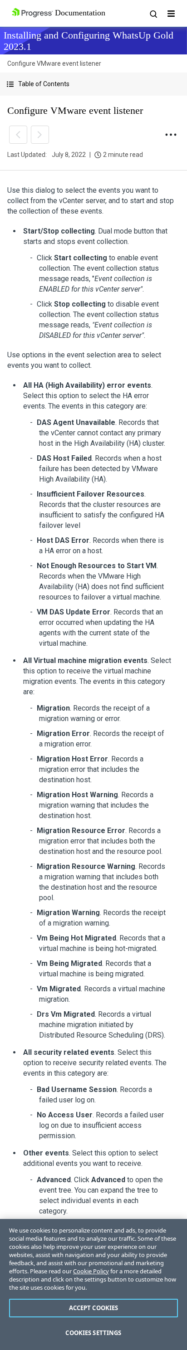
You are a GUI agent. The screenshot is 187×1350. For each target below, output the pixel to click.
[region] (93, 1284)
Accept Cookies (93, 1308)
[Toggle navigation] (171, 13)
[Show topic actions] (171, 135)
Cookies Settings (93, 1333)
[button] (93, 84)
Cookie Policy (91, 1271)
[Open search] (153, 13)
